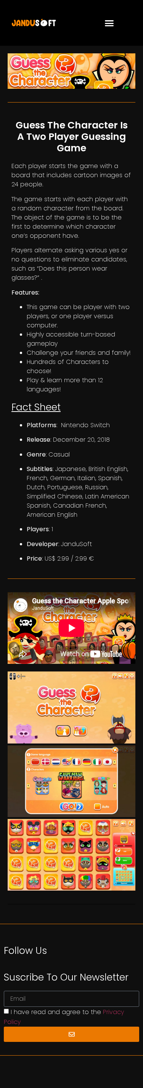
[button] (109, 23)
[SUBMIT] (71, 1034)
